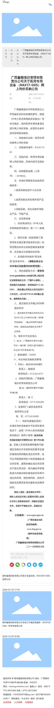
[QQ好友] (29, 565)
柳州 (32, 698)
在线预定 (29, 702)
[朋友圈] (23, 565)
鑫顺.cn (33, 686)
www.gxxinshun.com (19, 686)
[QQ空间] (35, 565)
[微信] (17, 565)
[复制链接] (40, 565)
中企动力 (25, 698)
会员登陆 (7, 702)
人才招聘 (18, 702)
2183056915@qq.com (24, 694)
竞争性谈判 (18, 57)
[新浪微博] (12, 565)
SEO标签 (40, 698)
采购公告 (12, 55)
